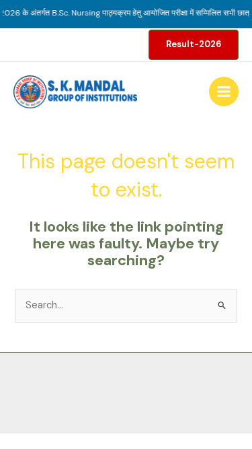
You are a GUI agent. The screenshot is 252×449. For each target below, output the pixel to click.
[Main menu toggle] (224, 91)
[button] (194, 45)
